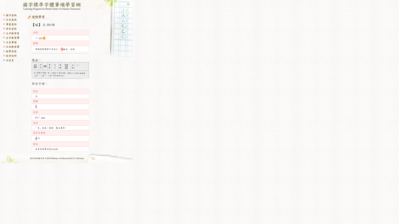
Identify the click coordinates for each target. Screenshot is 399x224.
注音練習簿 (12, 47)
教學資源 (11, 51)
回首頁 (10, 60)
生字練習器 (12, 33)
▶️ (44, 38)
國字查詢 (11, 15)
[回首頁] (52, 6)
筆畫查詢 (11, 24)
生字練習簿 (12, 38)
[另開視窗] (93, 158)
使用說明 (11, 56)
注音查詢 (11, 19)
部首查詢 (11, 28)
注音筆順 (11, 42)
